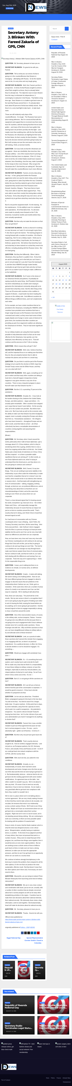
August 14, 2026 (11, 1031)
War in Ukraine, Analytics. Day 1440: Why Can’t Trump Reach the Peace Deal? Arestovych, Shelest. (59, 154)
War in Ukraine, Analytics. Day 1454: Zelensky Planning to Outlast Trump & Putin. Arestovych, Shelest (59, 220)
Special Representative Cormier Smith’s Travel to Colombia (34, 940)
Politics (11, 28)
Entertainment (67, 1082)
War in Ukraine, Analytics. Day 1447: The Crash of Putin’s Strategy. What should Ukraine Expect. (60, 180)
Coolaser (54, 39)
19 (59, 284)
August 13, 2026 (46, 1031)
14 (66, 280)
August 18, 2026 (46, 1011)
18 (56, 284)
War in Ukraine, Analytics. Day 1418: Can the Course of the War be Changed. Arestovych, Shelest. (58, 66)
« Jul (53, 297)
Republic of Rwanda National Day (16, 1006)
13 (63, 280)
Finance (59, 1078)
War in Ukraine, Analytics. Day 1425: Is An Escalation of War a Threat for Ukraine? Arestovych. (59, 97)
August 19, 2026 (11, 1011)
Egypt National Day (13, 938)
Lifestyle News (67, 1078)
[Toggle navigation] (37, 17)
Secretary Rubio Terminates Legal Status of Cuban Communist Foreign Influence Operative (59, 81)
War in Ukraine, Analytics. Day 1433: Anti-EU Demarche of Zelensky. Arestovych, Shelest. (58, 131)
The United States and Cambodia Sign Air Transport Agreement (59, 167)
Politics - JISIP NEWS (27, 927)
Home (47, 1078)
